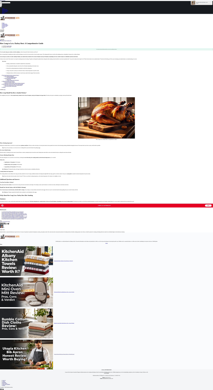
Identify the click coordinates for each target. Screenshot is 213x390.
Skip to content (2, 0)
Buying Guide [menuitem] (4, 11)
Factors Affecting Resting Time (9, 78)
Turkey (8, 221)
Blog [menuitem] (3, 13)
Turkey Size (9, 79)
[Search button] (1, 4)
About (106, 243)
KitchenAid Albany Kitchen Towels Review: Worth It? (63, 260)
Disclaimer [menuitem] (4, 382)
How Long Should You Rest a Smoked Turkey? (10, 75)
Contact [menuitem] (3, 381)
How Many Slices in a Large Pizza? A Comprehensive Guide (13, 218)
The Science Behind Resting (12, 77)
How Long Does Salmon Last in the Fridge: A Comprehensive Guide (14, 213)
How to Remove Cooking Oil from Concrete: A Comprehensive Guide (14, 216)
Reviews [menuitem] (3, 12)
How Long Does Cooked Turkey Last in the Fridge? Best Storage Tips (14, 214)
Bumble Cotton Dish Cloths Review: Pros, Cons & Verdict (64, 323)
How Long (2, 221)
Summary (4, 87)
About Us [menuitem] (4, 380)
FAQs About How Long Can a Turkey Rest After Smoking (12, 84)
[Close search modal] (1, 1)
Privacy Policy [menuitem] (4, 383)
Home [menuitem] (3, 8)
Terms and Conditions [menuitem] (6, 384)
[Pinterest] (2, 389)
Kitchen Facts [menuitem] (4, 9)
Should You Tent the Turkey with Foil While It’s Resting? (14, 83)
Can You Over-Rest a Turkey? (9, 82)
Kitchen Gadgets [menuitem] (5, 10)
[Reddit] (3, 389)
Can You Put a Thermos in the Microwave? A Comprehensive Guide (14, 217)
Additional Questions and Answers (8, 81)
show (4, 89)
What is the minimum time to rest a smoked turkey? (13, 85)
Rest (6, 221)
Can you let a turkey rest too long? (10, 86)
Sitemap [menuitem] (3, 385)
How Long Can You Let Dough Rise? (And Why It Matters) (12, 212)
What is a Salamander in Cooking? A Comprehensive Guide (12, 215)
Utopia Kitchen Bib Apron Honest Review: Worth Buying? (64, 354)
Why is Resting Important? (9, 76)
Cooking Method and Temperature (13, 80)
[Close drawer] (1, 6)
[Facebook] (0, 389)
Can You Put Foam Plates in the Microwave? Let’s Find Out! (13, 211)
